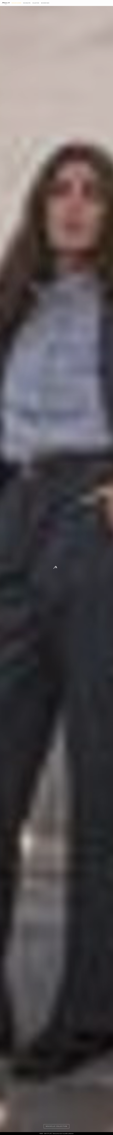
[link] (16, 3)
